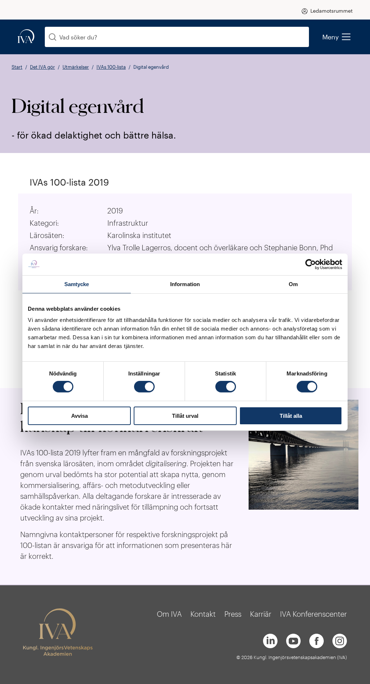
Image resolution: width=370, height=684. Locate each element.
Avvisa (79, 416)
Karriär (260, 613)
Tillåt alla (291, 416)
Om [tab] (293, 284)
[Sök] (52, 37)
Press (232, 613)
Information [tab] (185, 284)
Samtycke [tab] (76, 284)
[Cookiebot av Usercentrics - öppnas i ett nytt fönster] (310, 264)
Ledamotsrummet (331, 11)
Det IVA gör (42, 67)
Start (17, 67)
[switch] (144, 386)
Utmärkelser (76, 67)
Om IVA (169, 613)
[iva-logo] (26, 36)
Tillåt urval (185, 416)
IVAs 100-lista (111, 67)
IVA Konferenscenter (313, 613)
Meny (330, 37)
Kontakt (203, 613)
